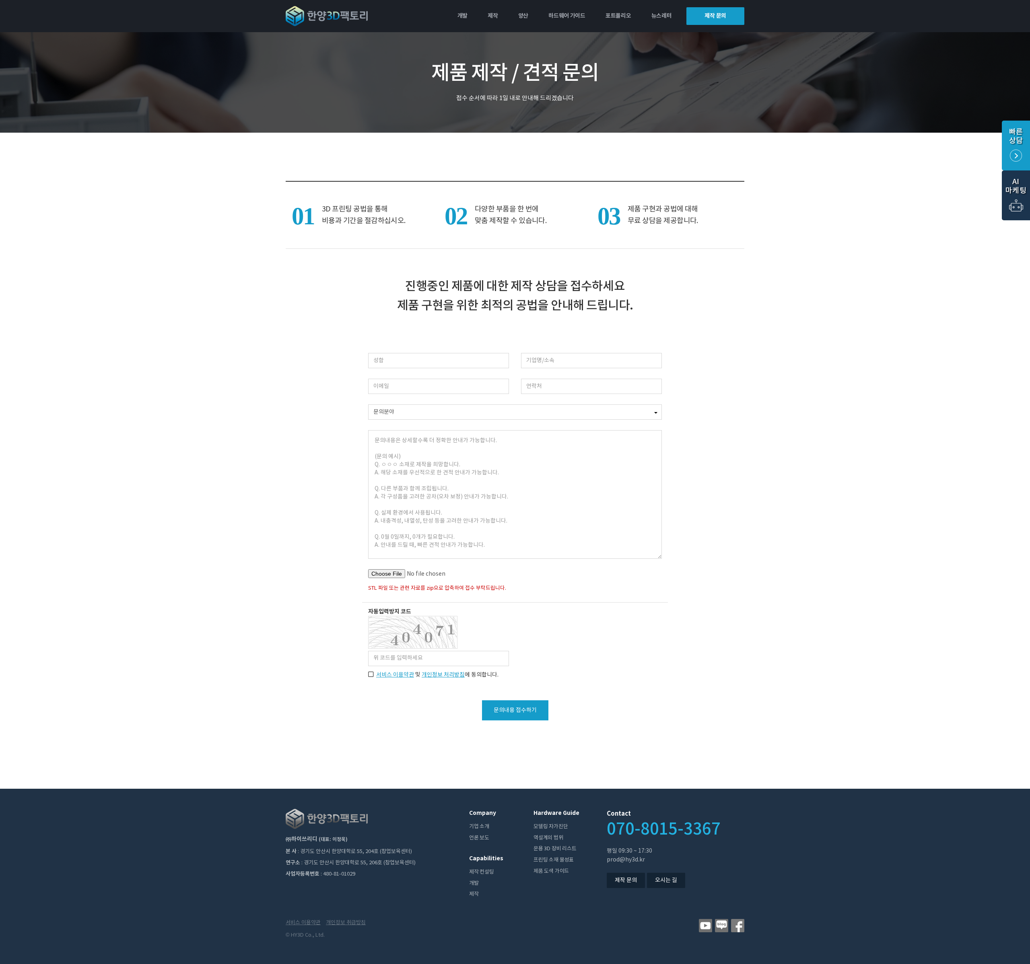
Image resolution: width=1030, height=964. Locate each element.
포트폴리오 (618, 15)
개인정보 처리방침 (443, 675)
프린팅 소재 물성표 (554, 860)
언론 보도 (479, 838)
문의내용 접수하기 (515, 710)
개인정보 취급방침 (346, 923)
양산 (523, 15)
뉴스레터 (661, 15)
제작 (493, 15)
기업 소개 (479, 827)
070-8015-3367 (664, 829)
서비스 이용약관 (395, 675)
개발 (462, 15)
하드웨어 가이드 (566, 15)
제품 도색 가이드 (551, 871)
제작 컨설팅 (481, 872)
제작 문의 (715, 15)
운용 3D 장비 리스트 (555, 849)
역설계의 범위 (548, 838)
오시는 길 (666, 880)
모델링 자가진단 (551, 827)
